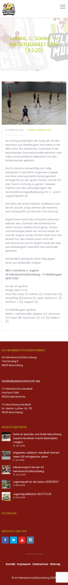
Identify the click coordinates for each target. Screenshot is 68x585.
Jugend (32, 129)
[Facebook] (5, 540)
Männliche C (44, 129)
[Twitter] (13, 540)
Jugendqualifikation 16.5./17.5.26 (32, 494)
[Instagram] (30, 540)
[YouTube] (21, 540)
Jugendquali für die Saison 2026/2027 (36, 482)
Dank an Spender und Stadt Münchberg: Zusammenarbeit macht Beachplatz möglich (37, 438)
